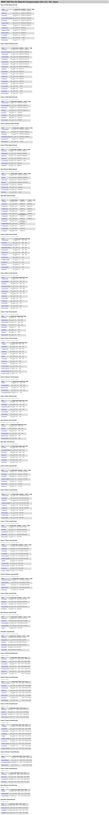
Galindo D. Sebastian (6, 370)
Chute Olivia (4, 112)
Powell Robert (4, 165)
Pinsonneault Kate (5, 32)
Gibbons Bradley (5, 153)
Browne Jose (4, 158)
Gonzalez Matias (5, 54)
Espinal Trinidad (5, 10)
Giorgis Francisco (5, 288)
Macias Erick (4, 454)
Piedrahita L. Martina (5, 30)
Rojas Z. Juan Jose (5, 368)
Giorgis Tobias (4, 150)
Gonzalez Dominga (5, 102)
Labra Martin (4, 353)
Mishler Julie (4, 13)
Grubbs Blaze (4, 218)
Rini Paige (3, 131)
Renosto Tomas (5, 66)
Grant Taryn (4, 174)
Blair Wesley (4, 68)
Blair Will (3, 356)
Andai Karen (4, 37)
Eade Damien (4, 295)
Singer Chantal (4, 179)
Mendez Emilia (4, 134)
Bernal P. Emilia (5, 252)
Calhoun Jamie (4, 206)
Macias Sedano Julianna (6, 247)
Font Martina (4, 117)
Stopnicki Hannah (5, 22)
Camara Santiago (5, 163)
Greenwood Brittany (5, 189)
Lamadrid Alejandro (5, 223)
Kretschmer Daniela (5, 105)
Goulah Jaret (4, 78)
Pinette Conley (4, 220)
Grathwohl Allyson (5, 531)
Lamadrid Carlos (5, 208)
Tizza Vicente (4, 358)
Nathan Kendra (4, 107)
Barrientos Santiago (5, 555)
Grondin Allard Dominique (6, 136)
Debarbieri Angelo (5, 225)
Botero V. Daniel (5, 61)
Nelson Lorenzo (5, 59)
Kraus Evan (4, 351)
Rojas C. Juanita (5, 119)
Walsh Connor (4, 155)
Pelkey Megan (4, 15)
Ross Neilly (4, 182)
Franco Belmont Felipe (6, 406)
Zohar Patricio (4, 230)
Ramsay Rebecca (5, 141)
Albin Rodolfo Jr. (5, 71)
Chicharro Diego (5, 228)
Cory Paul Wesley (5, 160)
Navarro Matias (5, 81)
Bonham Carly (4, 20)
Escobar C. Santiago (5, 373)
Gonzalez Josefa (5, 387)
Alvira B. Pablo (4, 73)
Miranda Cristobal (5, 93)
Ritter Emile (4, 642)
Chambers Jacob (5, 348)
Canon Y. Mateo (5, 86)
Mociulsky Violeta (5, 187)
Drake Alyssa (4, 324)
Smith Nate (4, 201)
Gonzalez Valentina (5, 129)
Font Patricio (4, 401)
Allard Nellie (4, 110)
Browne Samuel (5, 83)
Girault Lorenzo (5, 88)
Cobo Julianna (4, 35)
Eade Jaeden (4, 49)
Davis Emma (4, 25)
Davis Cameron (5, 27)
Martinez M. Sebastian (6, 51)
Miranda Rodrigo (5, 639)
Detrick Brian (4, 203)
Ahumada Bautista (5, 56)
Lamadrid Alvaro (5, 211)
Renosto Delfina (5, 257)
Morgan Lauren (4, 618)
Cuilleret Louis (4, 76)
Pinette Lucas (4, 361)
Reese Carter (4, 363)
